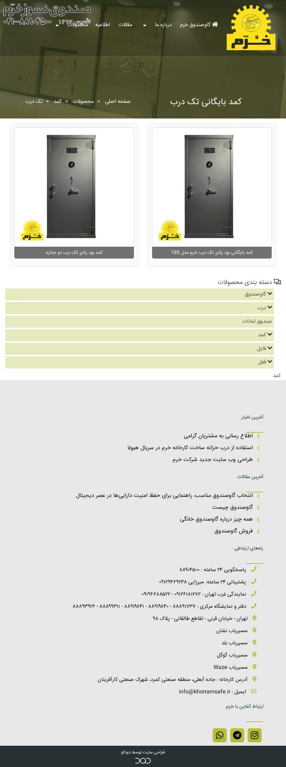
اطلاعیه (103, 25)
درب (261, 308)
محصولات (83, 102)
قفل (262, 362)
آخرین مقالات (250, 477)
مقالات (126, 25)
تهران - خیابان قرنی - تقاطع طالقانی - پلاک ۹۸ (201, 619)
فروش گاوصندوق (233, 531)
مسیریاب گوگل (233, 655)
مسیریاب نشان (232, 631)
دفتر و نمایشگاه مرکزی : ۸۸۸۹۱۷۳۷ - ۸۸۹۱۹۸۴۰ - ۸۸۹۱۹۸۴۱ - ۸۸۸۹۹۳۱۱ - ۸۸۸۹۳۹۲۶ (160, 607)
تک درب (34, 102)
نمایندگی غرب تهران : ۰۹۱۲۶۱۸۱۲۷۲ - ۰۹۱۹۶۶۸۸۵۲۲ (195, 594)
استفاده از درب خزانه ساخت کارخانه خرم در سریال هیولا (190, 448)
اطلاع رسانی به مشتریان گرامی (218, 436)
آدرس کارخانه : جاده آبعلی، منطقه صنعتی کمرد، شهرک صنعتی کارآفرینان (173, 680)
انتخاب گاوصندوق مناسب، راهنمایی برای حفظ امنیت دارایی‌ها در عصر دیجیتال (164, 495)
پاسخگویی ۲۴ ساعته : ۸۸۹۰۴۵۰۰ (213, 570)
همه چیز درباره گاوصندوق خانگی (216, 519)
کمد (58, 102)
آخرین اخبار (252, 417)
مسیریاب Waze (231, 668)
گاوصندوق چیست (232, 507)
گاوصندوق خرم (196, 25)
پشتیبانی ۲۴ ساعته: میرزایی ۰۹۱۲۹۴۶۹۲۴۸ (203, 582)
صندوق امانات (257, 321)
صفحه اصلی (118, 102)
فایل (261, 349)
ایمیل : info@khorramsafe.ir (213, 692)
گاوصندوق (255, 294)
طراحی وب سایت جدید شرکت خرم (213, 459)
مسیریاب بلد (235, 643)
